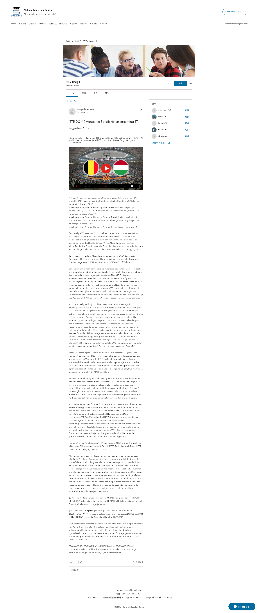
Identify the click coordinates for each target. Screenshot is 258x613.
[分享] (141, 109)
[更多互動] (79, 562)
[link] (72, 93)
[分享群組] (190, 83)
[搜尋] (167, 83)
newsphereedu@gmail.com (236, 23)
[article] (106, 341)
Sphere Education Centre (38, 10)
